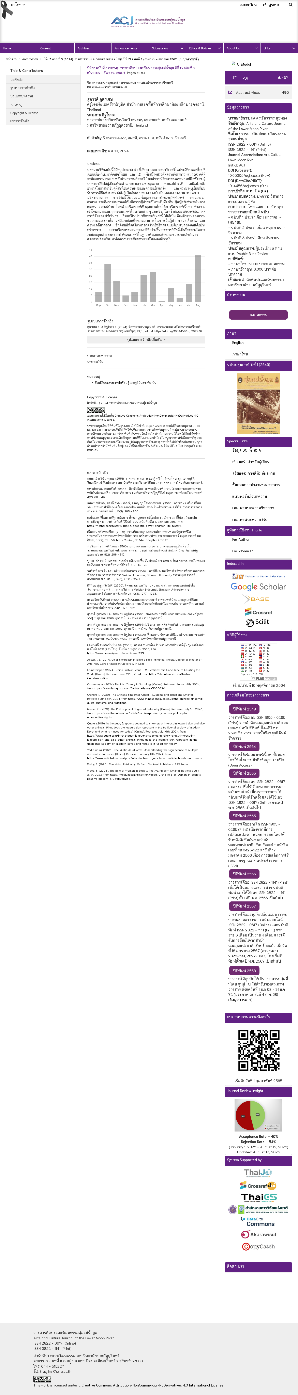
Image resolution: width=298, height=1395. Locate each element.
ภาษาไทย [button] (13, 4)
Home (7, 48)
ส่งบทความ (259, 314)
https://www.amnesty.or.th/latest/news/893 (115, 653)
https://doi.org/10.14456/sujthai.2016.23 (142, 540)
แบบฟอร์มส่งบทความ (249, 496)
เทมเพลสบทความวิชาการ (253, 507)
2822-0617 (256, 955)
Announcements (126, 48)
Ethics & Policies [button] (200, 48)
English (238, 342)
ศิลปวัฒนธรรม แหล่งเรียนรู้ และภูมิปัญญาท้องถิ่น (125, 382)
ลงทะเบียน (248, 4)
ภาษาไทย (240, 353)
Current (45, 48)
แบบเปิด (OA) (257, 190)
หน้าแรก (11, 59)
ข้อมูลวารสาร (240, 999)
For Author (241, 539)
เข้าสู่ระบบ (271, 4)
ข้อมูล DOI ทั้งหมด (246, 450)
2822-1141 (236, 955)
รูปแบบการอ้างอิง (22, 87)
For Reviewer (242, 550)
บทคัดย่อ (16, 79)
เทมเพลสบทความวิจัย (249, 519)
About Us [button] (233, 48)
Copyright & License (24, 112)
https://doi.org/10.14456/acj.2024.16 (109, 86)
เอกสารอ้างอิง (19, 121)
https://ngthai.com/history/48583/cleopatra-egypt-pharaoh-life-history (134, 525)
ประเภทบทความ (21, 96)
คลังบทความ (30, 59)
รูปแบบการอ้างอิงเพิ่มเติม (145, 339)
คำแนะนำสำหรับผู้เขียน (250, 461)
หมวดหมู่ (16, 104)
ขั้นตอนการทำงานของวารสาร (256, 484)
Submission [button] (160, 48)
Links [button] (267, 48)
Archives (84, 48)
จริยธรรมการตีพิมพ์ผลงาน (253, 473)
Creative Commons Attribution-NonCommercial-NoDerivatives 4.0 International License (152, 1384)
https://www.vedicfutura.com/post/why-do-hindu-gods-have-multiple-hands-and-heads (144, 758)
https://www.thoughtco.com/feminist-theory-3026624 (129, 688)
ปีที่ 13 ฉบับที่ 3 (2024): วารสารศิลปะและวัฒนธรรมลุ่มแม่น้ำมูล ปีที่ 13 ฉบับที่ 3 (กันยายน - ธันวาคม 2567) (111, 59)
